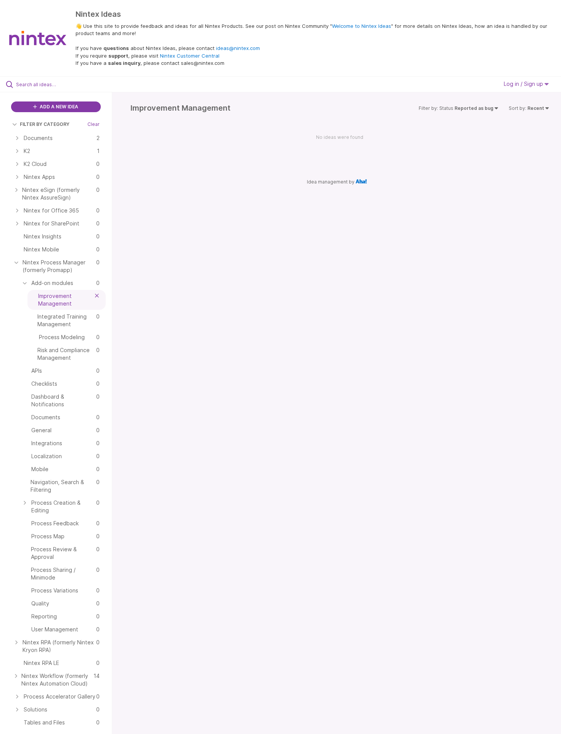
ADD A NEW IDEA (58, 106)
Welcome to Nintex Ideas (361, 26)
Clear (93, 124)
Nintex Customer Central (189, 56)
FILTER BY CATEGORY (44, 124)
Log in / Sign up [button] (524, 83)
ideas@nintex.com (238, 48)
